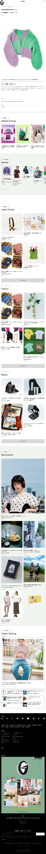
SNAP (7, 725)
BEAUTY (24, 725)
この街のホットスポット (16, 740)
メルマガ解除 (3, 839)
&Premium (29, 843)
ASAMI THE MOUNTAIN (5, 740)
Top (1, 6)
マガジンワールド (18, 849)
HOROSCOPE (17, 727)
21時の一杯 (14, 738)
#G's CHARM (3, 106)
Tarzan (33, 843)
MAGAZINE (27, 727)
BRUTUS (7, 843)
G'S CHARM (18, 725)
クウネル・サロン (20, 846)
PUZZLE (22, 727)
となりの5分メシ (15, 734)
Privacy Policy (28, 849)
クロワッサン (16, 843)
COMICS (7, 727)
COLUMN (11, 727)
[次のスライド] (4, 189)
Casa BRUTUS (21, 843)
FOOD (2, 727)
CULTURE (29, 725)
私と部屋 (2, 738)
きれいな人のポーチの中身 (5, 736)
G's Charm (4, 6)
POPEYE (11, 843)
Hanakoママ (40, 843)
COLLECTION (12, 725)
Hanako (25, 843)
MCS (28, 846)
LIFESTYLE (40, 725)
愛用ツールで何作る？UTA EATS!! (18, 736)
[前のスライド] (2, 189)
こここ (25, 846)
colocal (36, 843)
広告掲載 (23, 849)
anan (4, 843)
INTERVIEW (34, 725)
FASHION (3, 725)
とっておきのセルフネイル (5, 734)
